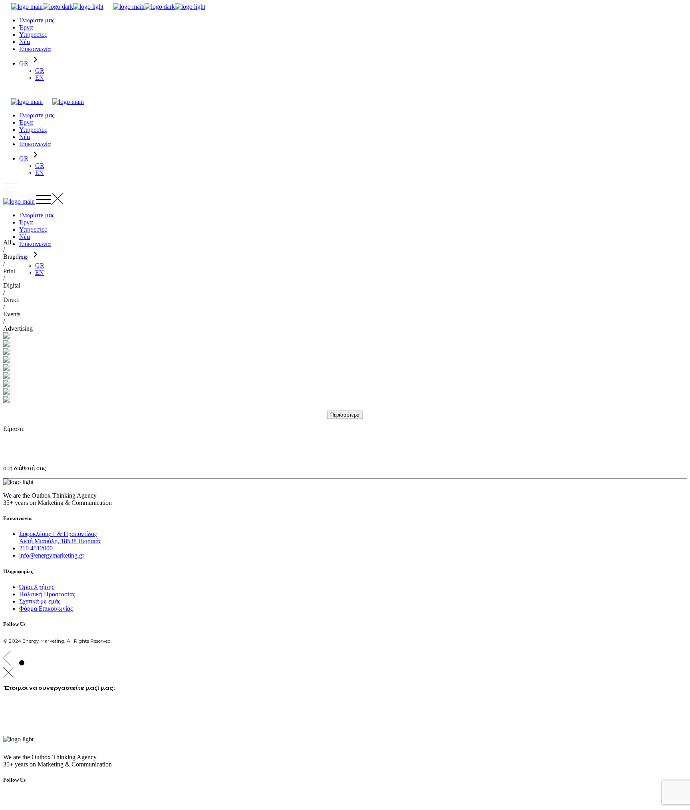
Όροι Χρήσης (36, 587)
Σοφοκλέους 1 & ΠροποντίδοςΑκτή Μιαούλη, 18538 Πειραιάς (60, 537)
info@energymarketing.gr (51, 555)
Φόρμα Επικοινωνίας (46, 608)
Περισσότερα (345, 415)
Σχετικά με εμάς (39, 601)
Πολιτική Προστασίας (47, 594)
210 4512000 (36, 548)
